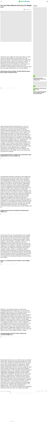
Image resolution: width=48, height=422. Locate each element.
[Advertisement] (16, 49)
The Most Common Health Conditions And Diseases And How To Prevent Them (39, 79)
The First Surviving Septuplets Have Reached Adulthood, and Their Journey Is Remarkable (40, 92)
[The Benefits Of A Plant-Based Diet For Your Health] (40, 84)
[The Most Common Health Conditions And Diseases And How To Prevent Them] (40, 42)
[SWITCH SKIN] (47, 1)
